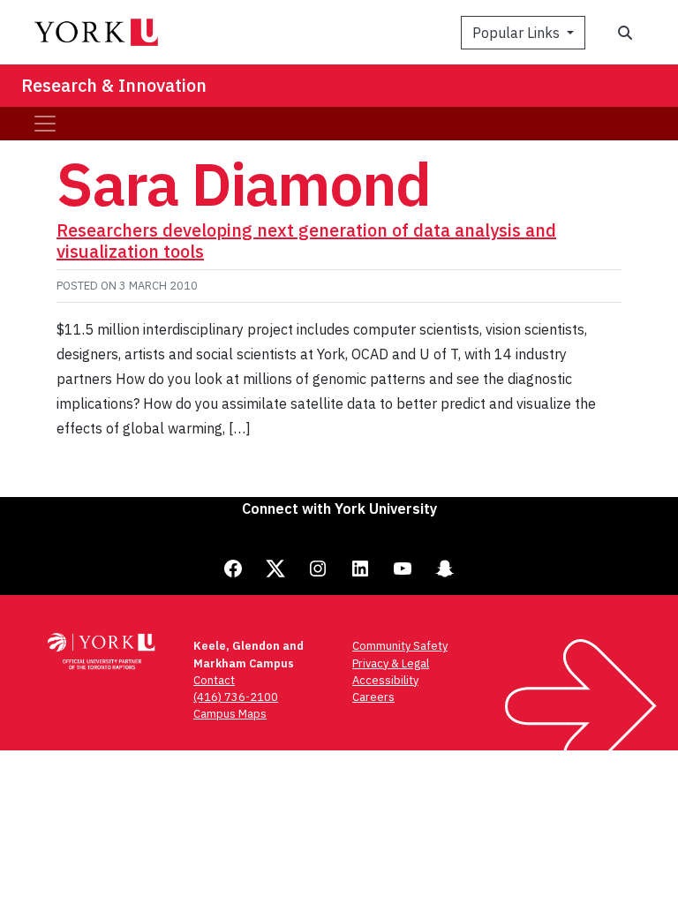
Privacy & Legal (390, 663)
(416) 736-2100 (235, 696)
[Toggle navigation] (45, 123)
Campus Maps (230, 713)
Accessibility (385, 680)
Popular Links (517, 32)
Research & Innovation (114, 85)
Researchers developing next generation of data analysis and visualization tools (306, 240)
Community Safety (400, 645)
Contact (214, 680)
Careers (373, 696)
